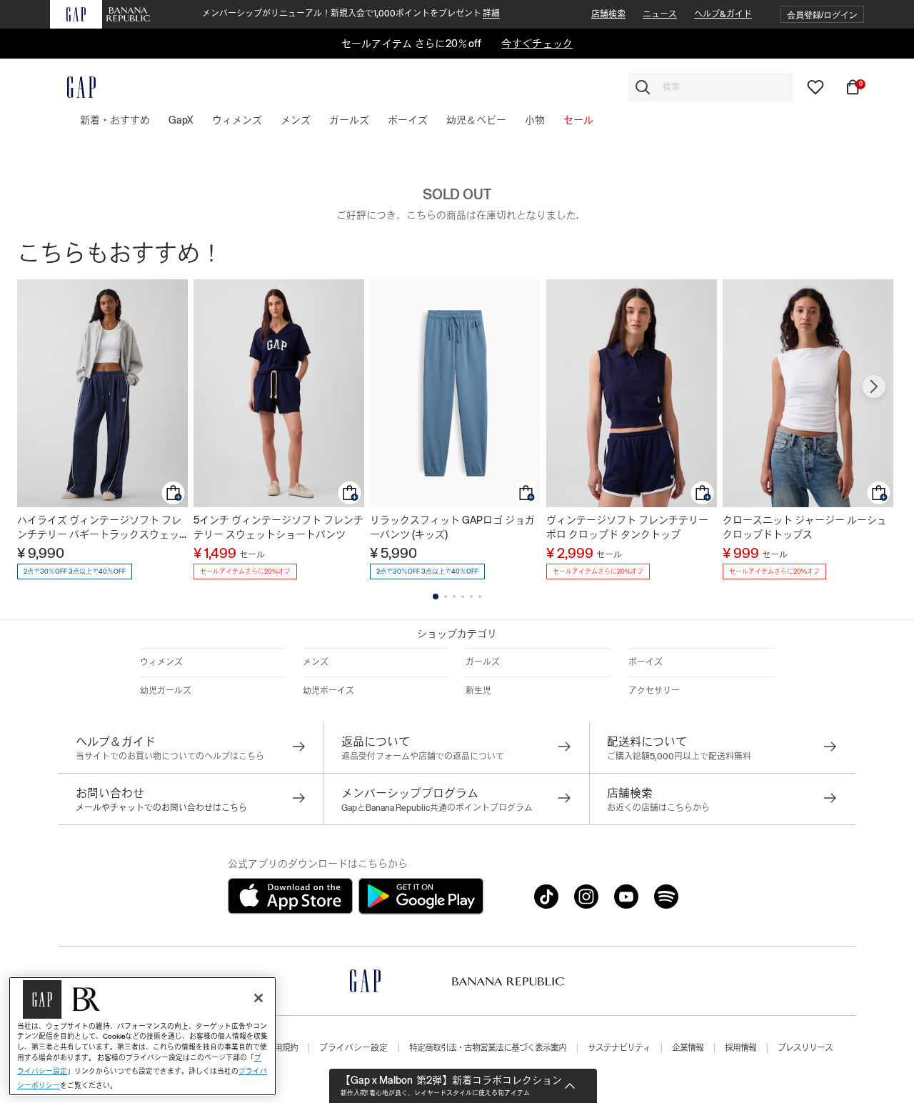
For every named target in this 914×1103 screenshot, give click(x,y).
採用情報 (740, 1048)
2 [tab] (445, 596)
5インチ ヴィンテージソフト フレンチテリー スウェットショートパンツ (278, 527)
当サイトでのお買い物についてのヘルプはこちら (170, 757)
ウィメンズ (161, 662)
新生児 (478, 691)
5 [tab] (471, 596)
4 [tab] (462, 596)
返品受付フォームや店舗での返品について (422, 757)
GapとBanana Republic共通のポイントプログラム (437, 808)
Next (874, 386)
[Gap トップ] (73, 87)
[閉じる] (258, 998)
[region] (142, 1036)
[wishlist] (815, 86)
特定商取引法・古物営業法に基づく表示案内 (487, 1048)
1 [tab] (435, 596)
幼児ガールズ (165, 691)
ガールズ (483, 662)
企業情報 (687, 1048)
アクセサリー (654, 691)
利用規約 (282, 1048)
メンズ (315, 662)
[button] (822, 14)
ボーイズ (645, 662)
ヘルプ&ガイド (723, 14)
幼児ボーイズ (328, 691)
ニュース (660, 14)
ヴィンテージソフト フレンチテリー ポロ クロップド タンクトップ (627, 527)
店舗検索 (608, 14)
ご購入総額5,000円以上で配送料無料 (679, 757)
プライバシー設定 (353, 1048)
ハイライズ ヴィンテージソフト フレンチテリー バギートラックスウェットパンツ (99, 527)
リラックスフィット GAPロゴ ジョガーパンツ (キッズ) (452, 527)
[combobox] (710, 87)
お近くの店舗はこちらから (658, 808)
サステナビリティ (619, 1048)
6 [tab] (479, 596)
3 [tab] (454, 596)
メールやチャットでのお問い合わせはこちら (161, 808)
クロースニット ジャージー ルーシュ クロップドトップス (805, 527)
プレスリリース (805, 1048)
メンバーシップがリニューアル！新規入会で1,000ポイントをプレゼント (351, 14)
